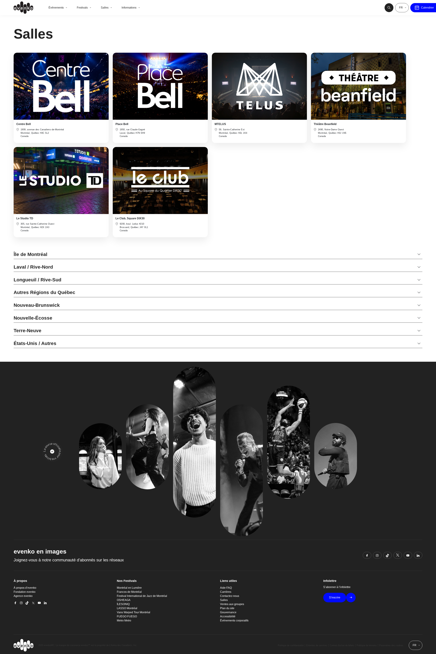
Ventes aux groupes (232, 604)
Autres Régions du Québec (44, 292)
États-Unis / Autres (35, 343)
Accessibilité (227, 616)
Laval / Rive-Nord (33, 267)
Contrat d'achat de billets (342, 645)
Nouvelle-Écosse (33, 318)
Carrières (225, 591)
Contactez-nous (229, 595)
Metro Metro (124, 620)
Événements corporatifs (234, 620)
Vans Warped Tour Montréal (133, 612)
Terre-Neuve (27, 330)
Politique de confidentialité (291, 645)
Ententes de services (316, 645)
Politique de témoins (367, 645)
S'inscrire (334, 597)
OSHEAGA (123, 600)
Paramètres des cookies (391, 645)
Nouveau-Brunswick (37, 305)
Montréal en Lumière (129, 587)
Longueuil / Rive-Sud (37, 279)
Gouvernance (228, 612)
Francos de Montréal (129, 591)
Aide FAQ (226, 587)
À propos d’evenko (25, 587)
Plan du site (227, 608)
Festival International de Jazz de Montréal (142, 595)
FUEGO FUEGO (127, 616)
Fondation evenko (24, 591)
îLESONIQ (123, 604)
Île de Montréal (30, 254)
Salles (224, 600)
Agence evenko (23, 595)
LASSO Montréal (127, 608)
